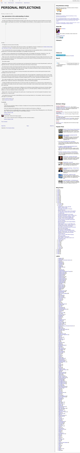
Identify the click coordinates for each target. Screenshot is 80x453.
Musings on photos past (62, 377)
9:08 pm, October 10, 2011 (8, 112)
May (59, 244)
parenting (60, 393)
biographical (60, 288)
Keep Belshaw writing (61, 238)
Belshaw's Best (61, 287)
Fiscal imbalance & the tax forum (63, 236)
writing (59, 450)
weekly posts (60, 448)
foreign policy (60, 342)
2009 (58, 250)
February (59, 247)
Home (2, 2)
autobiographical (61, 282)
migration (60, 374)
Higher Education (27, 2)
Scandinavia (60, 418)
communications (61, 308)
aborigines (60, 258)
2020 (58, 192)
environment (60, 330)
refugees (59, 412)
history (59, 350)
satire (59, 417)
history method (60, 351)
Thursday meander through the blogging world (65, 217)
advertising (60, 259)
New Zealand (60, 385)
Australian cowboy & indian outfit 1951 (64, 206)
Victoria (59, 445)
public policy (60, 409)
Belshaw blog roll (11, 2)
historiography (60, 349)
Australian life (60, 277)
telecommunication (61, 433)
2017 (58, 196)
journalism (60, 364)
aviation (59, 283)
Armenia (59, 265)
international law (61, 360)
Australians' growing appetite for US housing (65, 214)
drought (59, 318)
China (59, 302)
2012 (58, 201)
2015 (58, 198)
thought (59, 435)
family (59, 336)
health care (60, 347)
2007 (58, 252)
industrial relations (61, 358)
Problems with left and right (62, 207)
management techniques (62, 369)
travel (59, 439)
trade (59, 438)
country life (60, 310)
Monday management (62, 376)
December (60, 203)
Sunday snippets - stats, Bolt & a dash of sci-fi (66, 237)
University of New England (62, 442)
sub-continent (60, 428)
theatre (59, 434)
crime (59, 311)
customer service (61, 314)
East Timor (60, 321)
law (59, 366)
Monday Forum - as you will (68, 162)
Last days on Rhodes (61, 220)
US (59, 444)
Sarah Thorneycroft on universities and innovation (66, 219)
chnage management (62, 303)
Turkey (59, 440)
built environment (61, 297)
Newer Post (3, 125)
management (60, 368)
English (59, 326)
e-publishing (60, 320)
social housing (60, 423)
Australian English (61, 274)
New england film (61, 381)
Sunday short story (61, 429)
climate (59, 305)
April (59, 245)
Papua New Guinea (61, 392)
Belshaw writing (61, 286)
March (59, 246)
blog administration (61, 290)
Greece (59, 346)
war (59, 446)
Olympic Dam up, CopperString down (64, 229)
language (59, 365)
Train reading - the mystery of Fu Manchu (65, 208)
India (59, 356)
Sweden (59, 430)
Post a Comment (4, 121)
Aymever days (60, 284)
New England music (61, 382)
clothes (59, 306)
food (59, 341)
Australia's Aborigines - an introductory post (70, 180)
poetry (59, 400)
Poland (59, 401)
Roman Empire (60, 416)
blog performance (61, 291)
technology (60, 432)
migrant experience (61, 373)
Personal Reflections (21, 7)
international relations (62, 361)
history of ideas (61, 352)
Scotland (59, 420)
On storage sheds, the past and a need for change (66, 212)
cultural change (61, 312)
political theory (60, 402)
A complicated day (61, 213)
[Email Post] (13, 98)
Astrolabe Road (61, 270)
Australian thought (61, 280)
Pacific (59, 390)
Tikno (59, 436)
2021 (58, 191)
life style (59, 367)
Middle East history (61, 372)
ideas (59, 354)
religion (59, 414)
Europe (59, 332)
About (5, 2)
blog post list (60, 292)
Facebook (72, 55)
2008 (58, 251)
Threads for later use (61, 233)
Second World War (61, 421)
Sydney (59, 431)
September (60, 239)
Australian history (61, 276)
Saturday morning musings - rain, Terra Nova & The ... (67, 231)
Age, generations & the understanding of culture (66, 230)
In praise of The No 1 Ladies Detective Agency (66, 234)
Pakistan (59, 391)
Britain (59, 294)
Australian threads (61, 281)
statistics (60, 427)
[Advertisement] (59, 84)
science (59, 419)
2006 (58, 253)
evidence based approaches (63, 334)
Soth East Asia (61, 425)
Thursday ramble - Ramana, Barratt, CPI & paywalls (67, 211)
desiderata (60, 317)
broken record (60, 296)
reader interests (61, 410)
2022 (58, 190)
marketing (60, 370)
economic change (61, 322)
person (59, 394)
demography (60, 315)
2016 (58, 197)
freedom (59, 343)
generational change (61, 345)
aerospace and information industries (64, 260)
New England (60, 380)
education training (61, 324)
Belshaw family (61, 285)
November (60, 204)
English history (60, 328)
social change (60, 422)
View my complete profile (60, 35)
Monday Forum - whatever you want (69, 174)
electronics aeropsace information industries (65, 325)
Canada (59, 300)
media (59, 371)
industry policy (60, 359)
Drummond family (61, 319)
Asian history (60, 269)
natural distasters (61, 378)
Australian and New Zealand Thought (64, 271)
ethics (59, 331)
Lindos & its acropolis (61, 235)
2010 (58, 249)
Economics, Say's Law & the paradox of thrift (65, 218)
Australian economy (61, 273)
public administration (61, 408)
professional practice (61, 406)
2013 (58, 200)
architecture (60, 264)
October (59, 205)
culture (59, 313)
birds (59, 289)
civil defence (60, 304)
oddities (59, 389)
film (59, 340)
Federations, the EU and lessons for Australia (65, 232)
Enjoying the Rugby (61, 222)
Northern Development (62, 387)
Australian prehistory (61, 279)
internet (59, 362)
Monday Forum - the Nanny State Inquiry (70, 156)
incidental (60, 355)
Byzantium (60, 299)
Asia (59, 268)
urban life (60, 443)
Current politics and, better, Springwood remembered (67, 227)
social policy (60, 424)
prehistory (60, 404)
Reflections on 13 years (62, 411)
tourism (59, 437)
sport (59, 426)
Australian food (61, 275)
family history (60, 337)
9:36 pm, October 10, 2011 (8, 119)
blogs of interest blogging (62, 293)
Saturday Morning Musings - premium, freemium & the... (67, 215)
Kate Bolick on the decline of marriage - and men (66, 216)
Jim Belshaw (6, 114)
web (59, 447)
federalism (60, 339)
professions (60, 407)
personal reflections (61, 396)
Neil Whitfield (60, 379)
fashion (59, 338)
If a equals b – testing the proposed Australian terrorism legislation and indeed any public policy (67, 147)
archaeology (60, 263)
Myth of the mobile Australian (63, 228)
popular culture (60, 403)
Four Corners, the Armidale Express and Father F (66, 141)
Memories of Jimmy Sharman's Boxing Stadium (71, 129)
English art (60, 327)
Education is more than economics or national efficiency (67, 151)
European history (61, 333)
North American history (62, 386)
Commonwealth (61, 307)
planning (59, 399)
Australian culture (61, 272)
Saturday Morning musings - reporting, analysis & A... (67, 224)
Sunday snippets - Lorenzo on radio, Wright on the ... (67, 223)
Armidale (59, 266)
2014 (58, 199)
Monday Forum (61, 375)
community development (62, 309)
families (59, 335)
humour (59, 353)
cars (59, 301)
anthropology (60, 262)
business (59, 298)
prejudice (59, 405)
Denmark (59, 316)
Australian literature (61, 278)
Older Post (52, 125)
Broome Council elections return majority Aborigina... (67, 221)
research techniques (61, 415)
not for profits (60, 388)
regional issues (61, 413)
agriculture (60, 261)
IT (58, 363)
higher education (61, 348)
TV (58, 441)
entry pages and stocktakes (63, 329)
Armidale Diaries (61, 267)
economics (60, 323)
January (59, 248)
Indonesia (60, 357)
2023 (58, 189)
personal (59, 395)
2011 (58, 202)
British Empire (60, 295)
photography (60, 398)
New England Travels (19, 2)
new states (60, 384)
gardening (60, 344)
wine (59, 449)
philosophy (60, 397)
